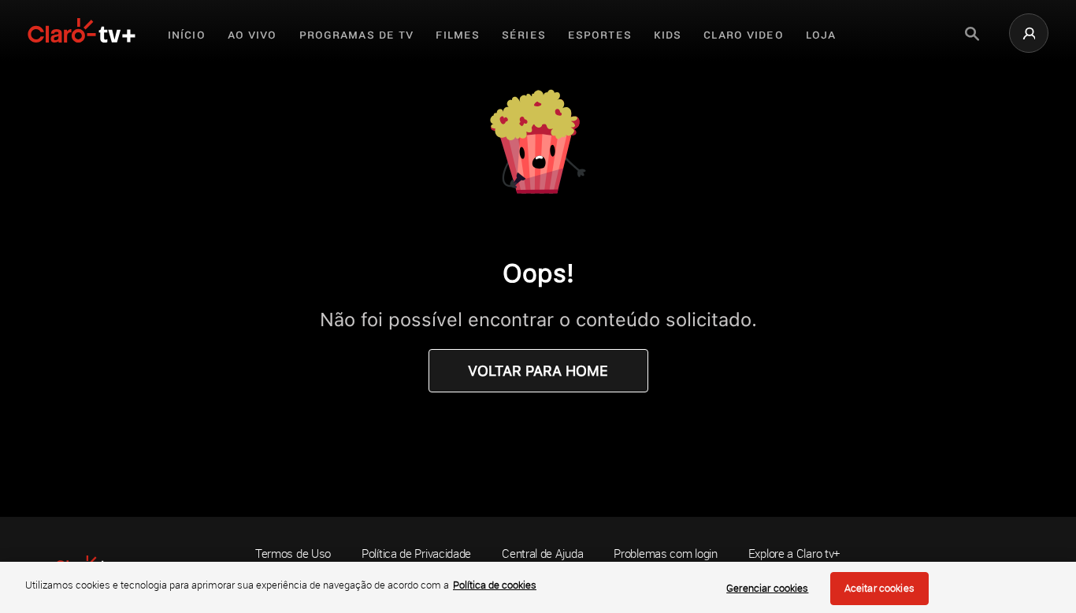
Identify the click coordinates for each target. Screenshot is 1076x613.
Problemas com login (665, 553)
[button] (1028, 33)
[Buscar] (972, 33)
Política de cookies (494, 585)
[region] (538, 587)
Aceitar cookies (879, 588)
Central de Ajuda (542, 553)
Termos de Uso (293, 553)
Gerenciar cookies (767, 588)
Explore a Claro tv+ (794, 553)
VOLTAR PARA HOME (538, 370)
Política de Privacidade (416, 553)
